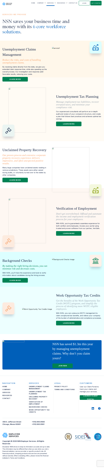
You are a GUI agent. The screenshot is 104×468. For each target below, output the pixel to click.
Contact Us (73, 3)
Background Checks (38, 407)
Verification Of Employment (36, 403)
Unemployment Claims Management (39, 388)
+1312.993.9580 (38, 422)
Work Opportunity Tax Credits (39, 411)
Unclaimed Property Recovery (38, 398)
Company (40, 3)
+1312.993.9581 (38, 424)
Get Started (96, 3)
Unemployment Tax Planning (37, 393)
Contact (6, 398)
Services (50, 3)
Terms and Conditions (64, 389)
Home (33, 3)
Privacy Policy (61, 386)
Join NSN (62, 366)
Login (84, 3)
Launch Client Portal (90, 397)
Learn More (15, 79)
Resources (61, 3)
